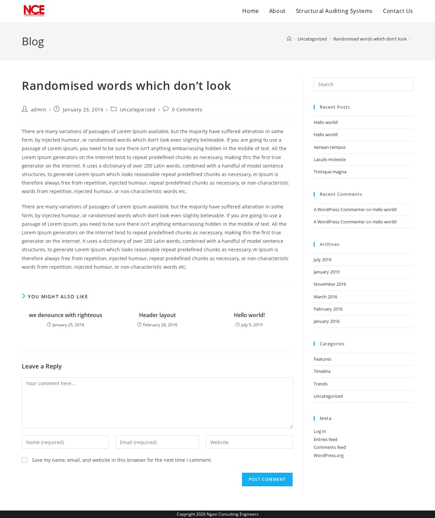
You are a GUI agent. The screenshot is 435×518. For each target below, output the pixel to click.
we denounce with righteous (65, 315)
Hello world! (249, 315)
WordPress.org (329, 455)
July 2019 (322, 259)
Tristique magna (330, 172)
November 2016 (330, 284)
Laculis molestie (330, 159)
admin (39, 109)
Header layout (157, 315)
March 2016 (325, 297)
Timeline (322, 371)
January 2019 (327, 272)
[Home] (289, 39)
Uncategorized (138, 109)
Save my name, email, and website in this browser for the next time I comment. (122, 460)
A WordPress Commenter (339, 209)
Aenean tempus (330, 147)
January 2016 (327, 321)
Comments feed (330, 447)
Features (322, 359)
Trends (321, 384)
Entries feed (325, 439)
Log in (320, 431)
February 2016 (328, 309)
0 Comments (187, 109)
